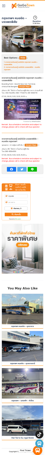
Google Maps (24, 86)
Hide (22, 57)
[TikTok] (39, 434)
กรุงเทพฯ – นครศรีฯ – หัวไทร (22, 400)
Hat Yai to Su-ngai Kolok (22, 437)
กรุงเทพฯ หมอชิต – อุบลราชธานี (22, 363)
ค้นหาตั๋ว (17, 214)
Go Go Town (31, 451)
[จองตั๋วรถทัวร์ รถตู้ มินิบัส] (39, 443)
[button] (40, 47)
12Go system (18, 219)
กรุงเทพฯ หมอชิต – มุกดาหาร (22, 326)
